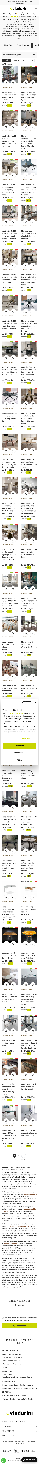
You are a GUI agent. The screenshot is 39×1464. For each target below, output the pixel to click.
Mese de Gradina (26, 1377)
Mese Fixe (8, 45)
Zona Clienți (8, 1431)
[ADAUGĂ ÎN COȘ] (25, 175)
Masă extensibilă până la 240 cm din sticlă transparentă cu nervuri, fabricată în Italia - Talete (28, 508)
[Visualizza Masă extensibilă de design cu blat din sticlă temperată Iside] (25, 540)
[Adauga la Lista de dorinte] (13, 82)
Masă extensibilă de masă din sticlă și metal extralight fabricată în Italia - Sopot (29, 999)
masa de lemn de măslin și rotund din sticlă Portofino (28, 955)
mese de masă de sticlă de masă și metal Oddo (8, 1043)
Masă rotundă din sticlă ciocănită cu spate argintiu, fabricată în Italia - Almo (8, 190)
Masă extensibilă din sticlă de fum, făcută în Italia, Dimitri (29, 1086)
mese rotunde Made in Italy (19, 1226)
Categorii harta (20, 1441)
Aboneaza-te (20, 1326)
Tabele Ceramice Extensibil (11, 1354)
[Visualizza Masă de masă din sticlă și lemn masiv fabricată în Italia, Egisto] (25, 82)
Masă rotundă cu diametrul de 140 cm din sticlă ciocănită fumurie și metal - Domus (29, 326)
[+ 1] (23, 1156)
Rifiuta (19, 760)
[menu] (36, 8)
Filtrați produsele (12, 55)
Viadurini (6, 1426)
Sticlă (6, 60)
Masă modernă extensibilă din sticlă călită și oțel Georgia (29, 644)
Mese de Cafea (7, 1374)
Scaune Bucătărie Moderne (23, 1385)
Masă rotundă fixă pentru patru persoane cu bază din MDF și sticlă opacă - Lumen (8, 508)
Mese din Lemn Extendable (12, 1357)
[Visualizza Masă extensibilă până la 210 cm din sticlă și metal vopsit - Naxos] (25, 450)
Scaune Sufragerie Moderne (12, 1388)
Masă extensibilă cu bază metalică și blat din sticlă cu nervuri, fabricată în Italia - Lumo (29, 280)
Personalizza (18, 753)
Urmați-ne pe (8, 1435)
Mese (4, 1368)
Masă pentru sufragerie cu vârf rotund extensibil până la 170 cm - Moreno (27, 866)
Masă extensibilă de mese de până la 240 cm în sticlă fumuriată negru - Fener (10, 866)
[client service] (10, 13)
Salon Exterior (21, 1396)
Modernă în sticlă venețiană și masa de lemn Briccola (9, 955)
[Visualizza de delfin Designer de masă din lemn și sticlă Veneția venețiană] (25, 897)
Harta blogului (31, 1441)
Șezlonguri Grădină (8, 1396)
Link (27, 1320)
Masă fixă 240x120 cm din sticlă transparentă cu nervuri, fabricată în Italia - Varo (9, 141)
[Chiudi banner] (36, 702)
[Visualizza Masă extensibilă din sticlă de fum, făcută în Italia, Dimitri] (25, 1074)
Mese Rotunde (7, 1371)
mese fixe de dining (30, 1194)
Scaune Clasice (7, 1385)
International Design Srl (14, 1422)
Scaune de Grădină (30, 1388)
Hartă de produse (7, 1441)
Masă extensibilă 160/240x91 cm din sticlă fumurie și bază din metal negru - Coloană (29, 190)
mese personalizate (10, 1243)
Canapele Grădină (8, 1399)
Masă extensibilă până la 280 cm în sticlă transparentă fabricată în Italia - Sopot (9, 1135)
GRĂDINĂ (6, 1392)
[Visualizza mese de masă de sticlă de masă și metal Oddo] (6, 1031)
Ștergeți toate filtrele (23, 60)
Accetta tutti (19, 745)
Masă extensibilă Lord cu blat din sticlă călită (29, 688)
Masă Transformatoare (10, 1377)
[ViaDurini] (19, 8)
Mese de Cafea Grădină (25, 1399)
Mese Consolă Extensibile (11, 1364)
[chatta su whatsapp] (3, 1460)
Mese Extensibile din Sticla (11, 1361)
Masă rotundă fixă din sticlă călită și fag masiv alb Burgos (29, 1132)
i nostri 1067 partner (15, 713)
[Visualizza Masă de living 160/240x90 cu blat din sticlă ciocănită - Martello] (25, 221)
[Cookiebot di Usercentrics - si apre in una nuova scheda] (23, 702)
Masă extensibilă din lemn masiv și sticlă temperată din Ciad (10, 688)
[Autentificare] (22, 13)
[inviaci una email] (4, 13)
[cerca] (3, 8)
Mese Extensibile (23, 45)
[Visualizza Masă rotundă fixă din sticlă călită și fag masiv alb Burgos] (25, 1121)
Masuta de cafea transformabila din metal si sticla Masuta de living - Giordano (9, 1089)
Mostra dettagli (26, 739)
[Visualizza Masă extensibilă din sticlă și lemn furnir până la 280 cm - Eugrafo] (6, 82)
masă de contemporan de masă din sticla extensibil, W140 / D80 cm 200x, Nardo (9, 912)
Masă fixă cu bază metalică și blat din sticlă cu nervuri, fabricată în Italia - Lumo (28, 418)
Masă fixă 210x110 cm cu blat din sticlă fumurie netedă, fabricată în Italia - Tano (28, 372)
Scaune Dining (8, 1381)
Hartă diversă (19, 1443)
